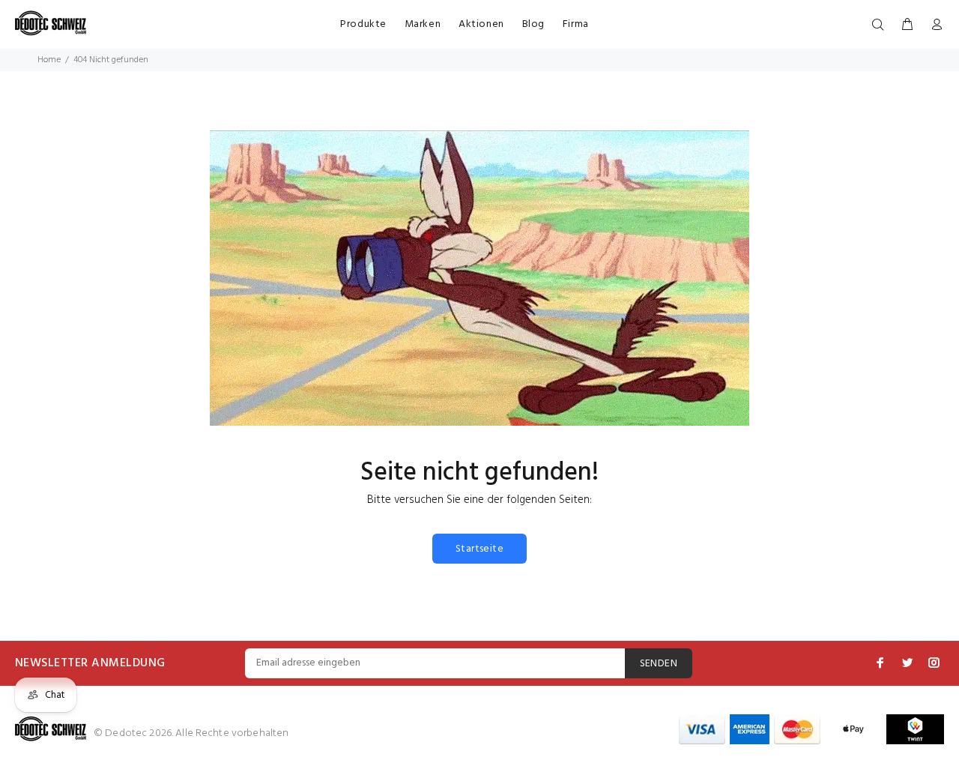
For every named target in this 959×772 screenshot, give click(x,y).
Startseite (479, 549)
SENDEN (659, 663)
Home (49, 59)
